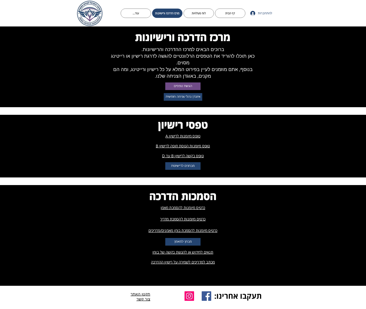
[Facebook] (206, 296)
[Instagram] (189, 296)
